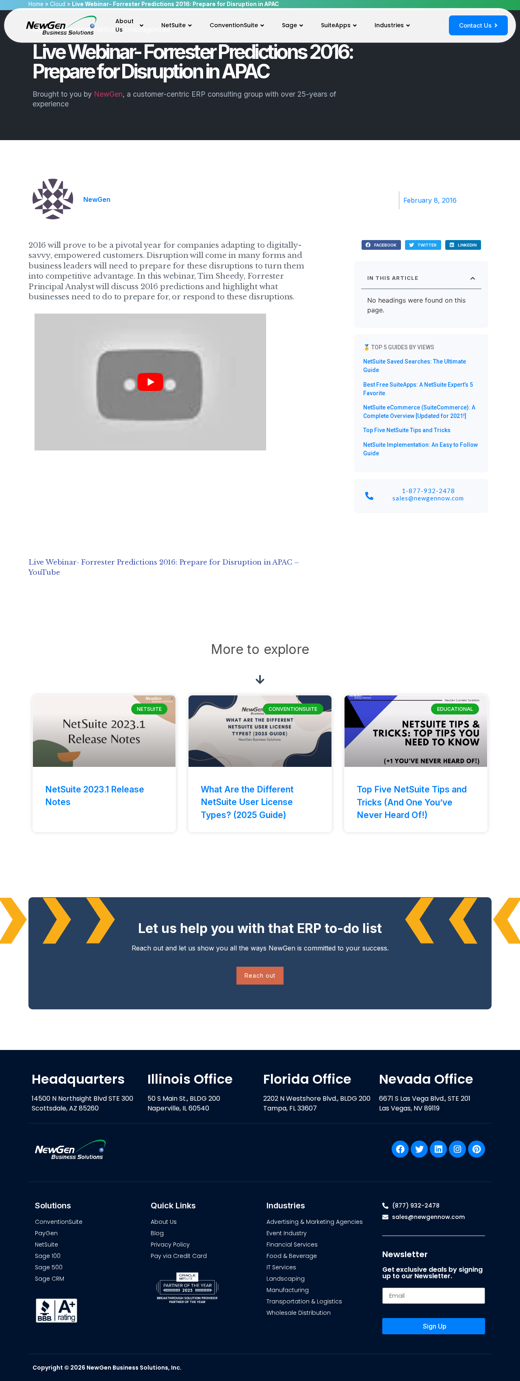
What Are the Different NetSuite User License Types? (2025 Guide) (247, 802)
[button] (381, 245)
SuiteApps (336, 25)
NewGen (108, 94)
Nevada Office (426, 1079)
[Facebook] (400, 1149)
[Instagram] (457, 1149)
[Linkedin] (438, 1149)
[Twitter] (419, 1149)
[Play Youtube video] (150, 382)
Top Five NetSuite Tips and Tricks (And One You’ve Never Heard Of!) (412, 802)
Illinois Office (190, 1079)
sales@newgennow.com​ (428, 498)
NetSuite (173, 25)
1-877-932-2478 (428, 490)
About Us (124, 25)
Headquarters (78, 1079)
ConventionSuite (234, 25)
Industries (389, 25)
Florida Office (307, 1079)
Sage (289, 25)
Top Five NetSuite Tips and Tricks (407, 430)
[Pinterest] (476, 1149)
